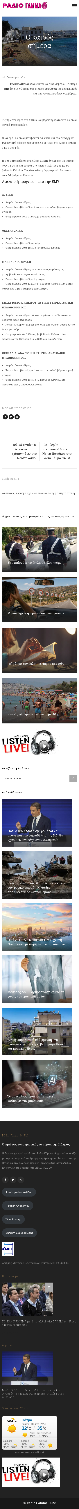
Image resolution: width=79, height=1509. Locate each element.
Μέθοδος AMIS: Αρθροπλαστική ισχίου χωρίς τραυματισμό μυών (36, 994)
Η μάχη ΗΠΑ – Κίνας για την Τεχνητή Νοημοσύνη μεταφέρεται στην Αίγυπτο (36, 942)
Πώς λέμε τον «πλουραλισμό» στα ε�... (36, 663)
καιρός (8, 88)
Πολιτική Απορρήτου (17, 1205)
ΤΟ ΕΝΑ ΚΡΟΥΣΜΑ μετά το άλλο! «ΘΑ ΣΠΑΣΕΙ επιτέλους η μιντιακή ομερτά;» (39, 1323)
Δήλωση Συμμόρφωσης (19, 1232)
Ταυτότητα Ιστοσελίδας (19, 1192)
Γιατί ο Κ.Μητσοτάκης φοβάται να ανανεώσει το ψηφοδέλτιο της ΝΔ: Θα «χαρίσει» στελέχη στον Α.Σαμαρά (35, 835)
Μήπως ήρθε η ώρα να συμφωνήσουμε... (37, 613)
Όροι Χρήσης (13, 1219)
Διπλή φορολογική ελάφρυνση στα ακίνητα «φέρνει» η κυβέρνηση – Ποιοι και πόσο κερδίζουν (36, 1044)
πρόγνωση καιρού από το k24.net (29, 1452)
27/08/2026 (12, 1405)
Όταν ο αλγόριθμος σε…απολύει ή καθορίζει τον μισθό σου (32, 1098)
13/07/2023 (12, 1333)
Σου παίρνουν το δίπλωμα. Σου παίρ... (35, 562)
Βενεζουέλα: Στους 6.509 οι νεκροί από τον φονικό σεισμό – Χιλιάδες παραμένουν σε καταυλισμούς (36, 887)
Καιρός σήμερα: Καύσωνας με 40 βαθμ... (37, 714)
